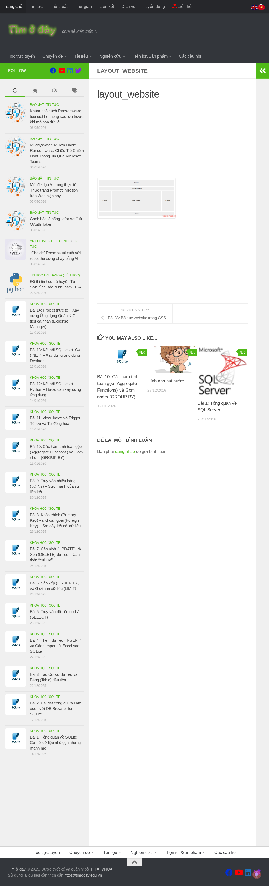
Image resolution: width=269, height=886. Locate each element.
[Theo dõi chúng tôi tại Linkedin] (70, 70)
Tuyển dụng (154, 6)
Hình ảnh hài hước (165, 380)
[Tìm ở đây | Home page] (32, 30)
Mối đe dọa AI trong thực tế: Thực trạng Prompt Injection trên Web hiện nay (54, 190)
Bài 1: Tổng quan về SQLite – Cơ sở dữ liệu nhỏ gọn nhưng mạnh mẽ (55, 742)
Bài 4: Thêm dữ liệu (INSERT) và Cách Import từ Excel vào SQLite (55, 645)
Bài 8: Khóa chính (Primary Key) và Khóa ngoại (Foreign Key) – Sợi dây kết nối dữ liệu (55, 520)
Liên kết (106, 6)
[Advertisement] (172, 141)
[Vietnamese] (261, 7)
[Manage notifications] (256, 874)
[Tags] (74, 91)
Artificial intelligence (50, 241)
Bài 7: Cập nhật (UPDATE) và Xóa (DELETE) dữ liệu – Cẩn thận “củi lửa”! (55, 554)
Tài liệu (81, 56)
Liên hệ (184, 6)
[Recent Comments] (54, 91)
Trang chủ (13, 6)
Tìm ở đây (17, 869)
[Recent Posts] (15, 91)
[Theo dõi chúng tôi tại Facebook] (53, 70)
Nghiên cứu (110, 56)
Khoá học (38, 304)
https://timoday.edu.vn (83, 875)
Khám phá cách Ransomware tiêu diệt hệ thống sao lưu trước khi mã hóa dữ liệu (57, 116)
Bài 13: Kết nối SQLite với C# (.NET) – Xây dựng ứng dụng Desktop (55, 355)
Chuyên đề (52, 56)
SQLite (54, 304)
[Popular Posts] (35, 91)
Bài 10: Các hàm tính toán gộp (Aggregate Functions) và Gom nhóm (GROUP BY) (56, 452)
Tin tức (36, 6)
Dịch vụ (128, 6)
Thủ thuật (59, 6)
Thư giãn (83, 6)
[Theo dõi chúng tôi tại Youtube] (61, 70)
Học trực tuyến (21, 56)
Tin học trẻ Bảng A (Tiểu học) (55, 275)
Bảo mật (37, 105)
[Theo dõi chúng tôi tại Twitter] (78, 70)
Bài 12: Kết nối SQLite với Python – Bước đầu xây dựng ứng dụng (55, 389)
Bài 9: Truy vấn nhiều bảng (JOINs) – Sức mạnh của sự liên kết (54, 486)
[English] (254, 7)
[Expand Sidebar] (262, 71)
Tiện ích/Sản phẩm (150, 56)
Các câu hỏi (190, 56)
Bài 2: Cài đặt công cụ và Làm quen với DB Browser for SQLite (55, 708)
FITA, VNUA (101, 869)
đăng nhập (125, 451)
